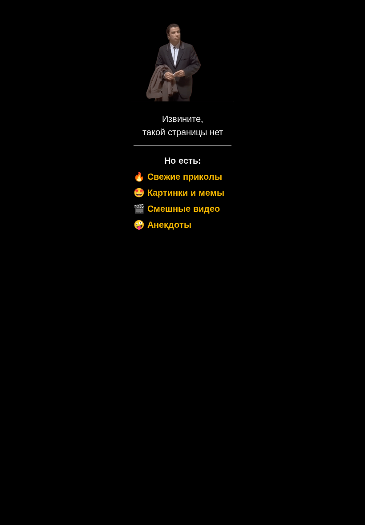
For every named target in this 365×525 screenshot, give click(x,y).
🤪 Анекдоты (162, 224)
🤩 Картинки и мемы (179, 192)
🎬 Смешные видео (177, 208)
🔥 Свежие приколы (178, 176)
